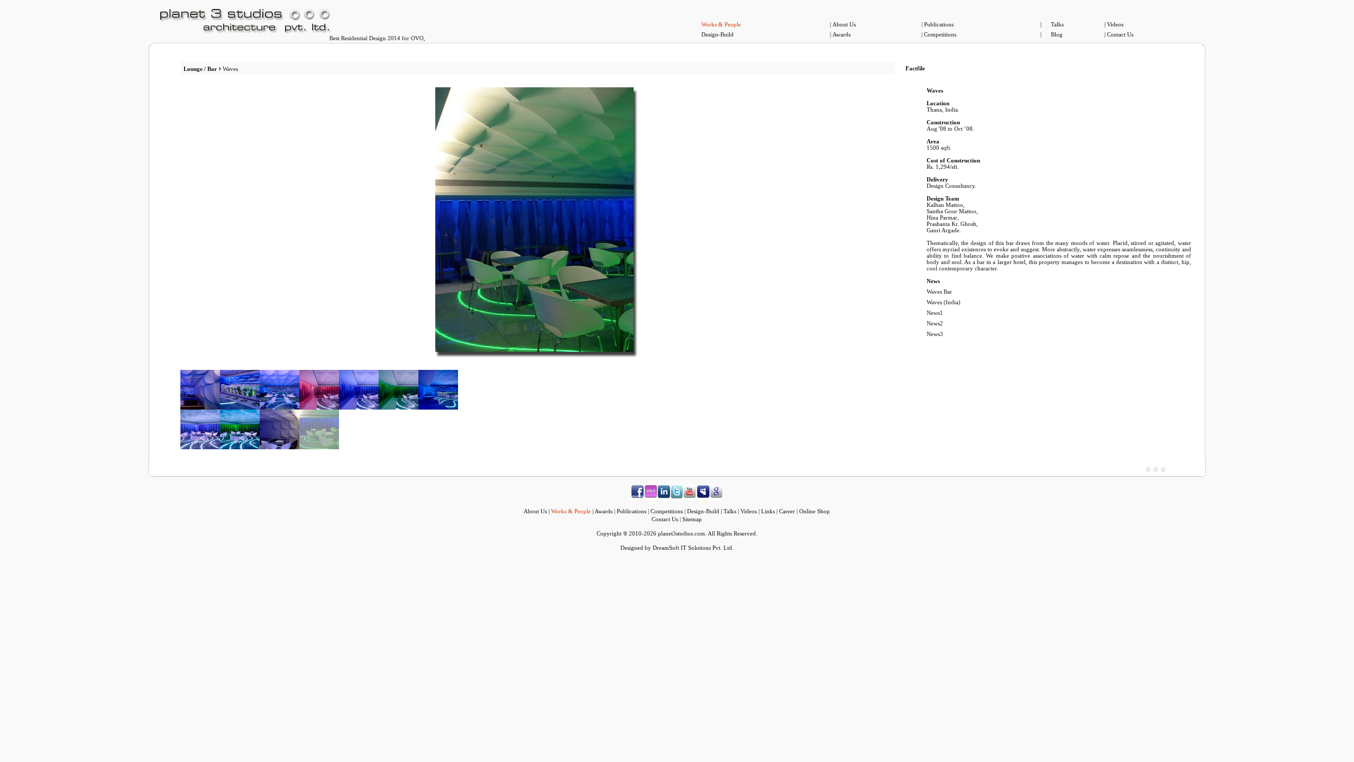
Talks (1057, 24)
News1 (935, 313)
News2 (935, 323)
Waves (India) (943, 302)
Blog (1057, 34)
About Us (844, 24)
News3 (935, 334)
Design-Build (717, 34)
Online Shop (814, 511)
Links (768, 511)
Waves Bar (939, 291)
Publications (939, 24)
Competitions (940, 34)
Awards (841, 34)
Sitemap (692, 519)
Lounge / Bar (200, 69)
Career (787, 511)
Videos (1115, 24)
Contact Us (1120, 34)
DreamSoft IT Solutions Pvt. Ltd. (693, 548)
